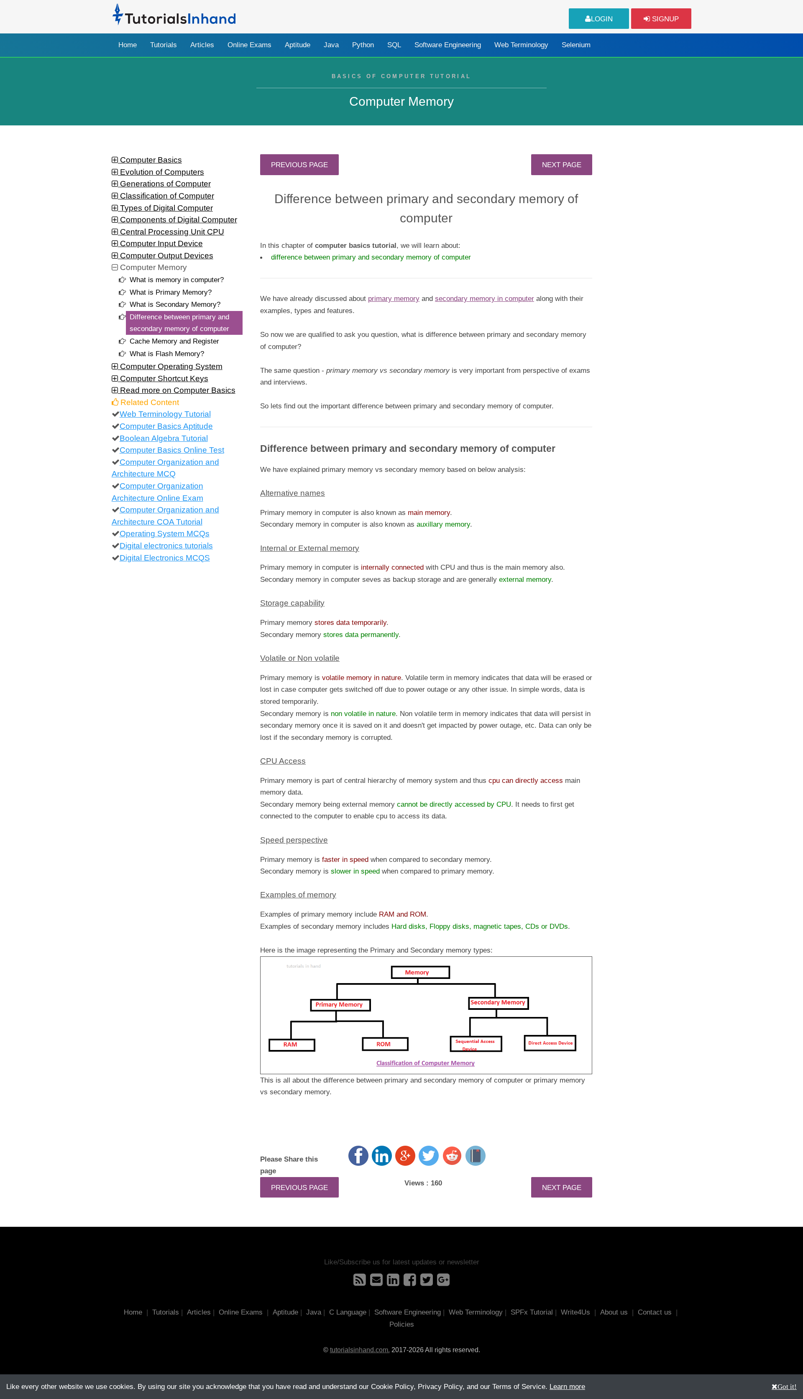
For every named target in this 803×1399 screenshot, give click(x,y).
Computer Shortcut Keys (163, 378)
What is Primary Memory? (171, 292)
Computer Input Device (160, 243)
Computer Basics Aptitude (166, 426)
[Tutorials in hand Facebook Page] (410, 1282)
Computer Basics (150, 159)
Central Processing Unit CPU (171, 231)
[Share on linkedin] (382, 1156)
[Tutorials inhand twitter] (426, 1282)
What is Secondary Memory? (175, 304)
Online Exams (249, 45)
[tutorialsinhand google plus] (443, 1282)
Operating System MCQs (165, 533)
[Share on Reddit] (452, 1156)
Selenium (576, 45)
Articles (202, 45)
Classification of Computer (166, 195)
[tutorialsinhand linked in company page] (393, 1282)
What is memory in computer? (177, 279)
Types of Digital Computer (165, 208)
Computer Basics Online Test (172, 450)
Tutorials (163, 45)
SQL (394, 45)
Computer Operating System (170, 366)
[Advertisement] (649, 279)
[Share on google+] (405, 1156)
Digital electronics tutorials (166, 545)
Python (363, 45)
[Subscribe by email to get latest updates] (376, 1282)
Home (127, 45)
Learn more (567, 1386)
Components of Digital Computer (177, 219)
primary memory (393, 298)
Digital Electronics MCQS (165, 557)
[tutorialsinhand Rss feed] (359, 1282)
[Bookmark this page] (475, 1156)
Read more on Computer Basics (176, 390)
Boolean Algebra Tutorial (164, 438)
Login (602, 19)
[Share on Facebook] (358, 1156)
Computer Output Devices (165, 255)
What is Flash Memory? (167, 353)
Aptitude (297, 45)
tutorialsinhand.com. (360, 1349)
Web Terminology (521, 45)
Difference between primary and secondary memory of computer (179, 323)
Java (331, 45)
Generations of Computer (164, 183)
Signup (664, 19)
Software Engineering (447, 45)
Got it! (787, 1386)
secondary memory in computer (484, 298)
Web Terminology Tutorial (165, 414)
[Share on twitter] (429, 1156)
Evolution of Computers (161, 172)
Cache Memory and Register (174, 341)
